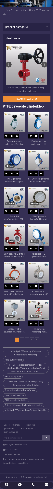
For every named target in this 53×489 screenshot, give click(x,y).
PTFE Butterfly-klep (13, 360)
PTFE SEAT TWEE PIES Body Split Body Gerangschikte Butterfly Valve (26, 383)
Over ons (16, 425)
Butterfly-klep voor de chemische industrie (23, 405)
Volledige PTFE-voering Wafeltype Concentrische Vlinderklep (26, 353)
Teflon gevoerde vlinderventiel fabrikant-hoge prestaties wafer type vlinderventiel (14, 143)
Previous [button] (9, 64)
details (18, 135)
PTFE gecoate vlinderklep (16, 400)
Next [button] (44, 64)
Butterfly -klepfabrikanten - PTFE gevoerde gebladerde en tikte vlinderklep (14, 218)
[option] (26, 68)
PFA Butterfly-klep (13, 376)
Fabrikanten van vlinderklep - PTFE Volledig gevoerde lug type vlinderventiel (38, 143)
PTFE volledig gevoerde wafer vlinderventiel (38, 180)
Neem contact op (10, 432)
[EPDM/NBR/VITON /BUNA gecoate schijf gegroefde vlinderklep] (26, 64)
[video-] (14, 160)
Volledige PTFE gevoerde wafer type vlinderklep (26, 410)
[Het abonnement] (46, 438)
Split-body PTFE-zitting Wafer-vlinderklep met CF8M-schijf (14, 255)
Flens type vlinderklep (14, 395)
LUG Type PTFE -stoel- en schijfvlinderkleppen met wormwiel (14, 293)
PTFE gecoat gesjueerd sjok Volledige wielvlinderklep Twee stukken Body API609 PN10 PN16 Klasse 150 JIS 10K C (26, 368)
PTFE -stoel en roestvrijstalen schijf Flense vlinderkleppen (38, 293)
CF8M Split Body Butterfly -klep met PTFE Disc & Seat (38, 218)
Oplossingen (8, 428)
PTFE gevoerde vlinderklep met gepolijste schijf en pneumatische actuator (38, 330)
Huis (5, 425)
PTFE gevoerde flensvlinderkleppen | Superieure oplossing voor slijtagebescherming (14, 180)
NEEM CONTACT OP (26, 99)
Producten (30, 425)
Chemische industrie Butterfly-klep (20, 390)
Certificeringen (26, 428)
